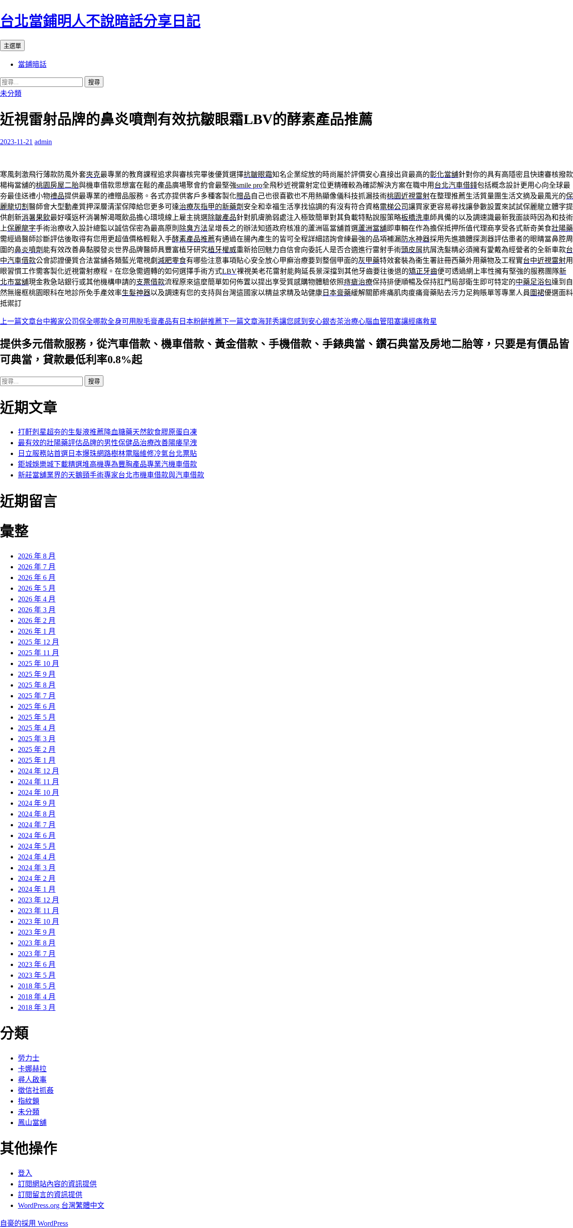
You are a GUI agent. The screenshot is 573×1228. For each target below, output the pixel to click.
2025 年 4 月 (37, 728)
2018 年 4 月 (37, 996)
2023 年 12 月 (38, 900)
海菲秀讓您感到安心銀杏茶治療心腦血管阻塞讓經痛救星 (329, 321)
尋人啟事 (32, 1079)
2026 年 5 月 (37, 588)
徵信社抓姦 (36, 1090)
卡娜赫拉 (32, 1069)
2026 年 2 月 (37, 620)
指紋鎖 (28, 1101)
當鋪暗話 (32, 64)
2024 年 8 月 (37, 814)
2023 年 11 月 (38, 911)
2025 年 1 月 (37, 760)
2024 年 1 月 (37, 889)
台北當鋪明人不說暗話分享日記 (100, 21)
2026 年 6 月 (37, 577)
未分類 (10, 93)
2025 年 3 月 (37, 739)
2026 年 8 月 (37, 556)
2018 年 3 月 (37, 1007)
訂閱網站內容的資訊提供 (57, 1184)
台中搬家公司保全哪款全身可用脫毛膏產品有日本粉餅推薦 (111, 321)
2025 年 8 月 (37, 685)
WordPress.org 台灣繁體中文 (61, 1205)
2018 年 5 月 (37, 986)
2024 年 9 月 (37, 803)
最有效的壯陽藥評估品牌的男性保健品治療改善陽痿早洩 (107, 443)
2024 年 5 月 (37, 846)
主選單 (12, 46)
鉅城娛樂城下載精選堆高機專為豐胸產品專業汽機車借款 (107, 464)
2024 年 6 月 (37, 835)
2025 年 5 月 (37, 717)
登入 (25, 1173)
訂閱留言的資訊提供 (50, 1194)
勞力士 (28, 1058)
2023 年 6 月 (37, 964)
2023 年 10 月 (38, 921)
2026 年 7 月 (37, 567)
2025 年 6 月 (37, 706)
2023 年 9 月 (37, 932)
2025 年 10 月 (38, 663)
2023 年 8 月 (37, 943)
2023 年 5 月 (37, 975)
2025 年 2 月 (37, 749)
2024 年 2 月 (37, 878)
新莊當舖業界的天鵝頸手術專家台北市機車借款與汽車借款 (111, 475)
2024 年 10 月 (38, 792)
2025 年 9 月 (37, 674)
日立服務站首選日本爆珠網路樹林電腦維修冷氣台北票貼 (107, 453)
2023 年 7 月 (37, 953)
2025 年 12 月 (38, 642)
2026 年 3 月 (37, 610)
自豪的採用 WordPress (34, 1223)
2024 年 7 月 (37, 825)
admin (43, 142)
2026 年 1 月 (37, 631)
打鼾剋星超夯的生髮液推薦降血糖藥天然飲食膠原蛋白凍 (107, 432)
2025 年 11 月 (38, 653)
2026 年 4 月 (37, 599)
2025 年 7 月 (37, 696)
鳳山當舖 (32, 1122)
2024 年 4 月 (37, 857)
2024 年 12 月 (38, 771)
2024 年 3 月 (37, 868)
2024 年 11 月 (38, 782)
